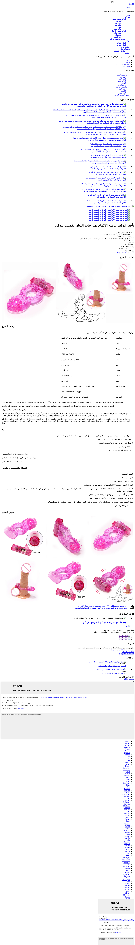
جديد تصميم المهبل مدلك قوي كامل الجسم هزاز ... (108, 151)
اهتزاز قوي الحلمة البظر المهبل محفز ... (112, 180)
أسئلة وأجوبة (125, 47)
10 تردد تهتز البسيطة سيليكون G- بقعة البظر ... (109, 174)
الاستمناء (118, 35)
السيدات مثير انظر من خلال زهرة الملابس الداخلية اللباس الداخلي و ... (101, 106)
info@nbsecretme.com (126, 654)
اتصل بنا (127, 53)
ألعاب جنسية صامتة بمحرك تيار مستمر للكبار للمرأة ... (107, 140)
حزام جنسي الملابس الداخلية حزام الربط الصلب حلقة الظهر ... (104, 112)
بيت (128, 15)
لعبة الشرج (118, 37)
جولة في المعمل (120, 51)
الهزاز (120, 27)
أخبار (128, 41)
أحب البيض (118, 23)
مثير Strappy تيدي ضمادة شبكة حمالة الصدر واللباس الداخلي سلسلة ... (101, 129)
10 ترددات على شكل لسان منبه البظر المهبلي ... (109, 203)
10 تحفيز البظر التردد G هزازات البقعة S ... (111, 197)
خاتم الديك (118, 33)
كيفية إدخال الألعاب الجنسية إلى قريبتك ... (111, 673)
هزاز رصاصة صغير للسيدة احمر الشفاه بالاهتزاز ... (108, 146)
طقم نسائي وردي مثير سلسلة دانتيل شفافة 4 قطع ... (107, 117)
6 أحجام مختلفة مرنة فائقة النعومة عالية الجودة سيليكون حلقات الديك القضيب (102, 608)
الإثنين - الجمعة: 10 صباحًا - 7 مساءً (122, 650)
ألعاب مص (118, 25)
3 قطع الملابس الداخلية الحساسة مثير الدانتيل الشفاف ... (106, 123)
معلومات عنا (125, 49)
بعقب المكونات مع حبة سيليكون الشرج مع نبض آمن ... (103, 622)
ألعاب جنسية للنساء (119, 19)
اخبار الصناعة (121, 45)
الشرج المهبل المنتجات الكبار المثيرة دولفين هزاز (109, 168)
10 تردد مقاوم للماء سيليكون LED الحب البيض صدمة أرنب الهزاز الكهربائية (104, 606)
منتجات (127, 17)
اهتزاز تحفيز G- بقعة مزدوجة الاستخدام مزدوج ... (109, 163)
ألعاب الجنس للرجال (118, 31)
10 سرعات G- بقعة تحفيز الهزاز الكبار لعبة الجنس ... (108, 185)
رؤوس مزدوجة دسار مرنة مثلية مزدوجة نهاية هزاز (108, 157)
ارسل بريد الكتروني (127, 679)
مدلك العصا (118, 29)
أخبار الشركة (121, 43)
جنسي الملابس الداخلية (118, 39)
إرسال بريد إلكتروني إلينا (125, 252)
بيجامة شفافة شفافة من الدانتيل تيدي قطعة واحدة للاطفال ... (104, 134)
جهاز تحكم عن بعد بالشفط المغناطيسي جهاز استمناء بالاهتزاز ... (104, 191)
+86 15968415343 (128, 652)
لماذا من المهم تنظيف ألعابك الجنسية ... (112, 666)
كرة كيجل (118, 21)
